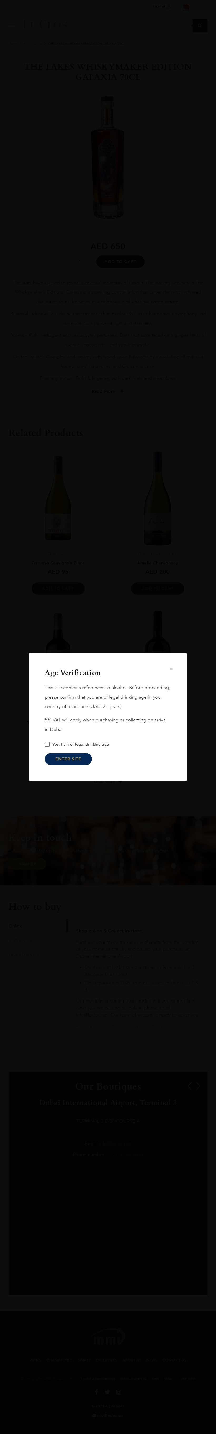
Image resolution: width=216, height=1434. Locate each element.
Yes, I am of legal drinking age (80, 744)
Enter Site (68, 758)
